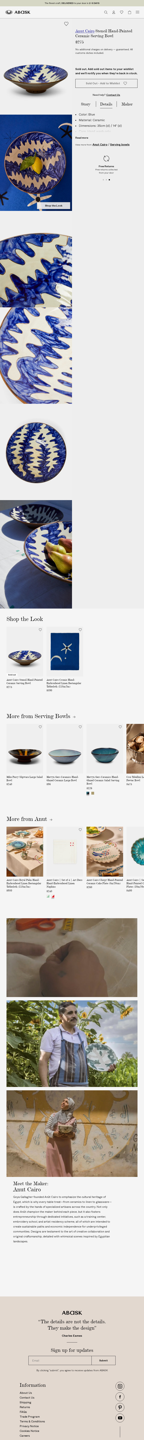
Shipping (25, 1402)
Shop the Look (53, 205)
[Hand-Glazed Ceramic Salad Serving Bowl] (88, 793)
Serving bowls (120, 144)
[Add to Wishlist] (66, 24)
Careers (25, 1436)
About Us (26, 1393)
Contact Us (27, 1398)
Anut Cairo (100, 144)
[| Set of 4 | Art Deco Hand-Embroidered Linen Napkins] (48, 896)
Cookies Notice (29, 1431)
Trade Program (30, 1417)
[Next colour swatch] (120, 794)
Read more (81, 137)
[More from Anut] (43, 818)
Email (35, 1356)
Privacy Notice (29, 1426)
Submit (103, 1360)
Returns (25, 1407)
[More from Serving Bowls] (71, 715)
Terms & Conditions (32, 1421)
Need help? (106, 95)
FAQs (23, 1412)
